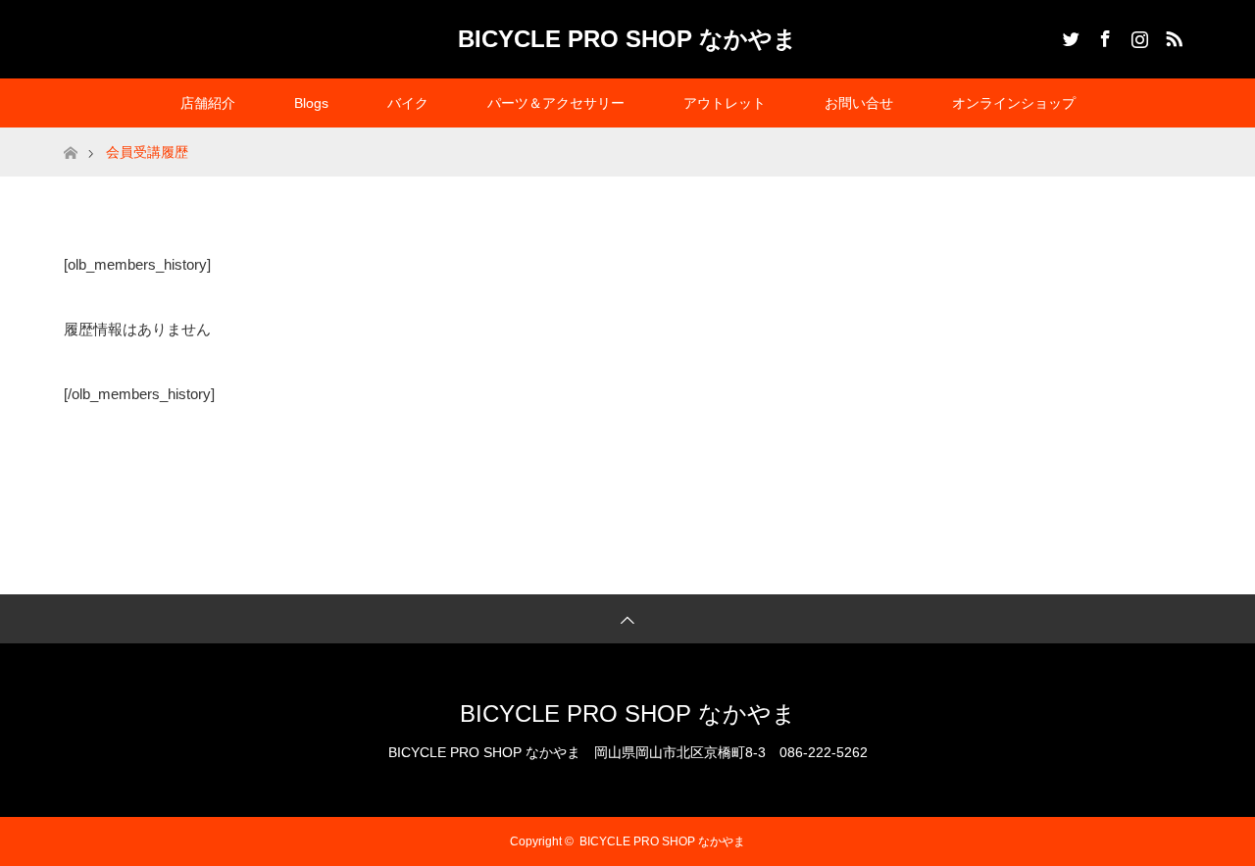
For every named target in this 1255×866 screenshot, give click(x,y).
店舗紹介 (207, 103)
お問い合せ (859, 103)
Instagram (1137, 35)
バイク (407, 103)
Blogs (311, 103)
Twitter (1068, 35)
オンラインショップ (1014, 103)
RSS (1171, 35)
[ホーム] (70, 134)
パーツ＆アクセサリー (556, 103)
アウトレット (724, 103)
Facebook (1103, 35)
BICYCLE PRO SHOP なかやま (627, 38)
